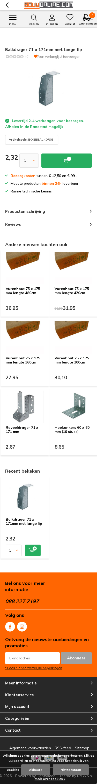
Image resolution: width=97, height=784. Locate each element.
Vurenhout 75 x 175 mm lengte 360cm (23, 360)
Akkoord (35, 770)
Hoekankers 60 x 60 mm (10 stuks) (72, 429)
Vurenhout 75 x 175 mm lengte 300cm (72, 360)
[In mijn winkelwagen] (33, 550)
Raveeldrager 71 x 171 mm (22, 429)
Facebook (10, 627)
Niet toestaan (71, 770)
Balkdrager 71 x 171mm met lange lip (24, 521)
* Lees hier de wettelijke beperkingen (33, 668)
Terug (7, 5)
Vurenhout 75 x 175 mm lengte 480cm (23, 290)
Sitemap (82, 748)
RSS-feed (63, 748)
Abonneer (76, 658)
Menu (12, 24)
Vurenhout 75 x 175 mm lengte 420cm (72, 290)
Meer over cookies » (50, 779)
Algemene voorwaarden (30, 748)
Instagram (22, 627)
